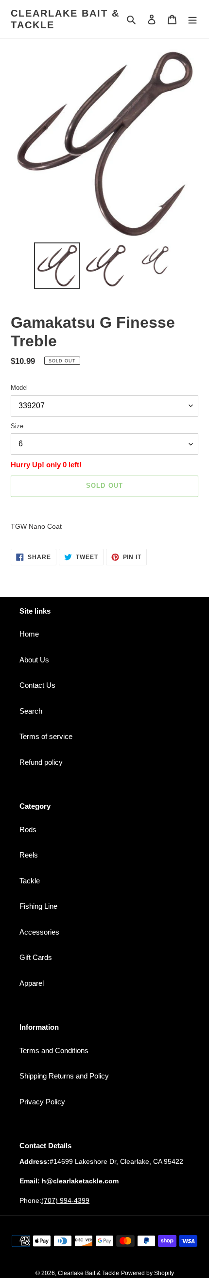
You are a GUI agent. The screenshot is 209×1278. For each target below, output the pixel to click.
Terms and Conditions (53, 1050)
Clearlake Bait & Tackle (65, 19)
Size (17, 426)
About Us (34, 660)
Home (29, 634)
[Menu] (192, 19)
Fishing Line (38, 906)
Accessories (39, 932)
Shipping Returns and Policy (64, 1076)
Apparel (31, 983)
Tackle (29, 881)
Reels (28, 855)
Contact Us (37, 685)
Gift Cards (35, 957)
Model (19, 387)
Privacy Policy (42, 1102)
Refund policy (41, 762)
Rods (27, 829)
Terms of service (45, 736)
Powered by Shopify (147, 1273)
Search (30, 711)
